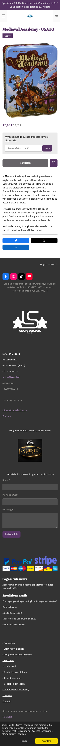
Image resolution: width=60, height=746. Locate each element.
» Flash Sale (8, 660)
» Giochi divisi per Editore (15, 672)
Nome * (6, 480)
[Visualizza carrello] (56, 16)
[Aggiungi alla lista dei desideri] (54, 163)
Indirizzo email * (10, 494)
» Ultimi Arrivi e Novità (13, 648)
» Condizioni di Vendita (13, 683)
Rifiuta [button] (24, 741)
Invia (47, 148)
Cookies (6, 416)
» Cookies (7, 695)
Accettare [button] (46, 741)
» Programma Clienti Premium (17, 654)
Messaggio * (8, 509)
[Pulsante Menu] (3, 16)
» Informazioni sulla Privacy (15, 689)
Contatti (6, 701)
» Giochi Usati (9, 666)
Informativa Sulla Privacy (14, 410)
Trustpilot (7, 716)
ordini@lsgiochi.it (11, 377)
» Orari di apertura (11, 677)
